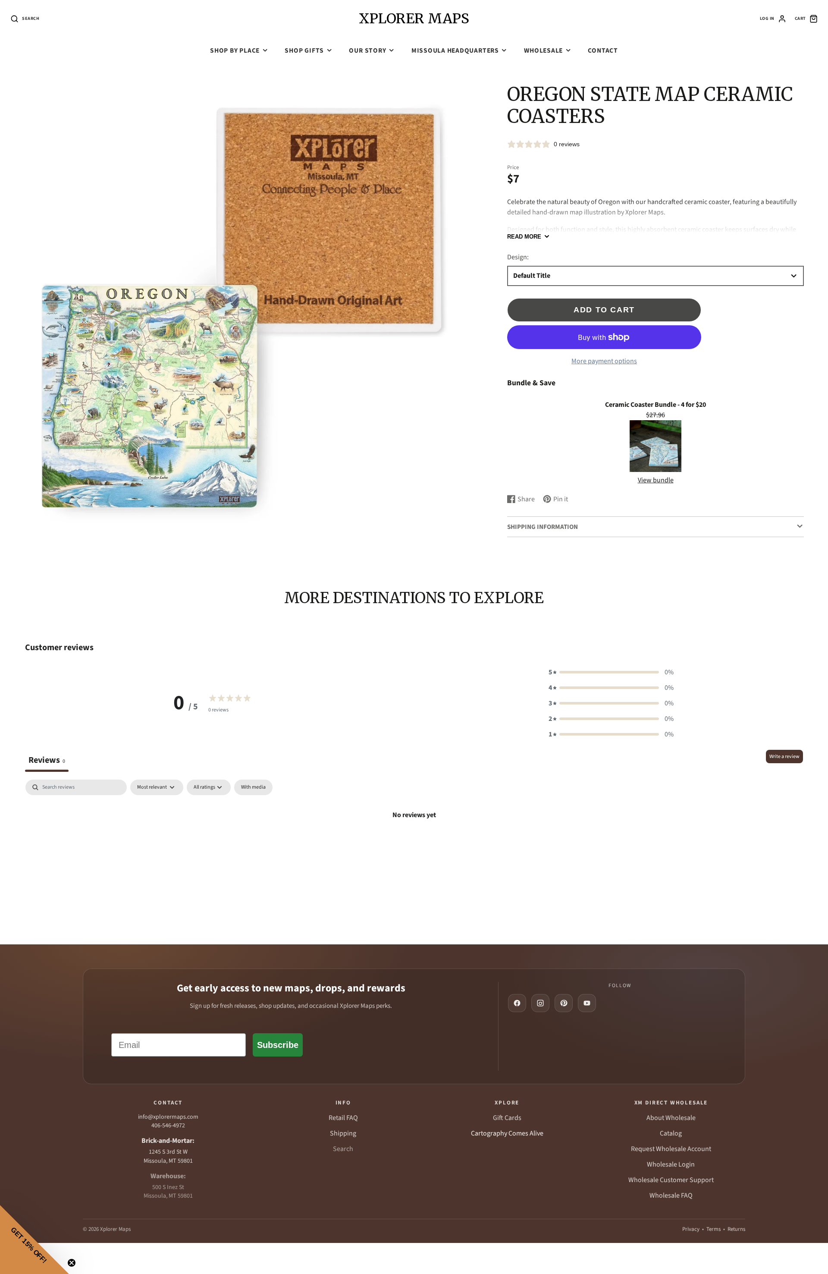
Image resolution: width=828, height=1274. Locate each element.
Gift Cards (507, 1118)
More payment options (604, 361)
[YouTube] (587, 1003)
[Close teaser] (71, 1262)
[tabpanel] (414, 844)
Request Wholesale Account (671, 1149)
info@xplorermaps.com (168, 1117)
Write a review (784, 756)
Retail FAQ (343, 1118)
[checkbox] (253, 787)
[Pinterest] (564, 1003)
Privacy (690, 1229)
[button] (611, 672)
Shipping (343, 1133)
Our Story (367, 50)
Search (343, 1149)
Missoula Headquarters (455, 50)
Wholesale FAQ (671, 1195)
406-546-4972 (168, 1125)
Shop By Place (235, 50)
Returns (736, 1229)
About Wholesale (671, 1118)
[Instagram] (540, 1003)
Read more (524, 236)
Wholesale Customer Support (671, 1180)
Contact (603, 50)
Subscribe (277, 1045)
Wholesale (543, 50)
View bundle (656, 480)
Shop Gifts (304, 50)
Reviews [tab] (46, 760)
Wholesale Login (671, 1164)
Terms (713, 1229)
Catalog (671, 1133)
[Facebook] (517, 1003)
